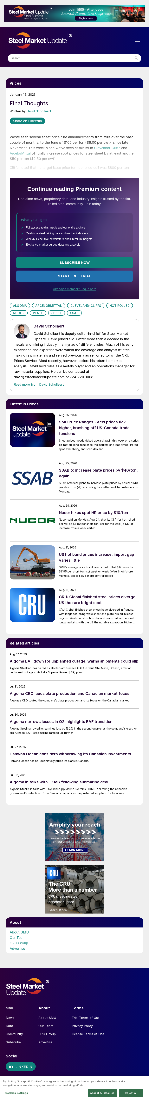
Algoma (20, 306)
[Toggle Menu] (137, 42)
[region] (74, 1088)
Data (9, 1026)
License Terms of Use (88, 1034)
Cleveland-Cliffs (107, 148)
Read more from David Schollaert (39, 384)
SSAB (74, 313)
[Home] (49, 40)
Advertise (17, 948)
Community (14, 1034)
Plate (38, 313)
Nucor (18, 313)
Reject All (131, 1092)
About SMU (19, 932)
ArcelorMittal (20, 153)
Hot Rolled (120, 306)
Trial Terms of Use (86, 1018)
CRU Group (19, 943)
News (10, 1018)
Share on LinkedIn (27, 121)
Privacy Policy (82, 1026)
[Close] (143, 1082)
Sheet (56, 313)
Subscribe (13, 1042)
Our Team (17, 938)
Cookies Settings (16, 1092)
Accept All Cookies (102, 1092)
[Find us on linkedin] (21, 1066)
